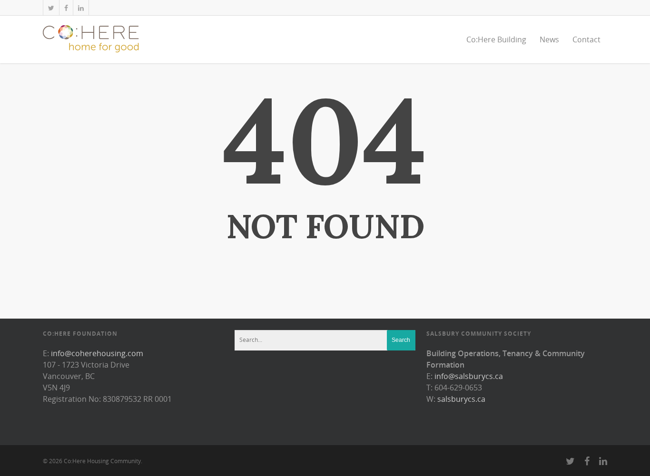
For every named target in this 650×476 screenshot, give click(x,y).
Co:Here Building (496, 39)
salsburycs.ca (461, 399)
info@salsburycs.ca (468, 376)
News (549, 39)
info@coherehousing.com (97, 353)
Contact (586, 39)
